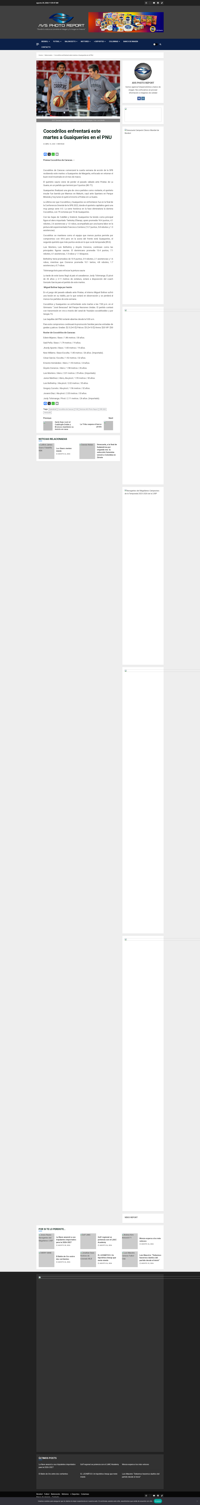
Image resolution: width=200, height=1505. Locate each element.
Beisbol (44, 41)
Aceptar (158, 1501)
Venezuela (47, 412)
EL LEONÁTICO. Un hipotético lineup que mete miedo (88, 1259)
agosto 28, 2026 (64, 1245)
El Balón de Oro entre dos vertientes (46, 1259)
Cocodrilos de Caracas (65, 409)
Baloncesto (70, 41)
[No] (197, 1501)
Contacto (45, 47)
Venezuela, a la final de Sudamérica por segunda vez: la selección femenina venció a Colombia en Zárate (87, 451)
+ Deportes (99, 41)
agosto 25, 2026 (147, 1263)
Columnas (113, 41)
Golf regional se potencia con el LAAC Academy (88, 1241)
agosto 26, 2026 (106, 1245)
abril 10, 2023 (50, 144)
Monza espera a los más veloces (130, 1241)
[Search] (160, 44)
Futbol (56, 41)
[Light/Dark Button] (155, 44)
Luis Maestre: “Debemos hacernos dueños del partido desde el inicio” (130, 1259)
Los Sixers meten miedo (46, 451)
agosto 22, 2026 (64, 454)
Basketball (52, 409)
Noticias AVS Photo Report (89, 409)
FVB (76, 409)
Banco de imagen (130, 41)
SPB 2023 (103, 409)
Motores (85, 41)
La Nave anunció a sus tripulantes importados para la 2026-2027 (46, 1241)
